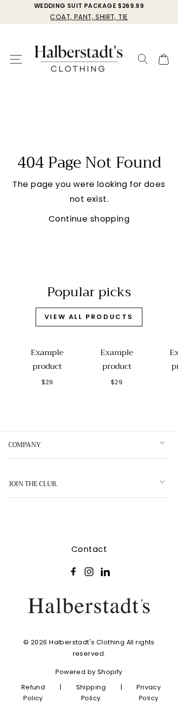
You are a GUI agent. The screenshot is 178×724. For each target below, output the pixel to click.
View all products (89, 316)
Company (24, 445)
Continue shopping (89, 219)
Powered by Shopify (88, 672)
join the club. (32, 484)
